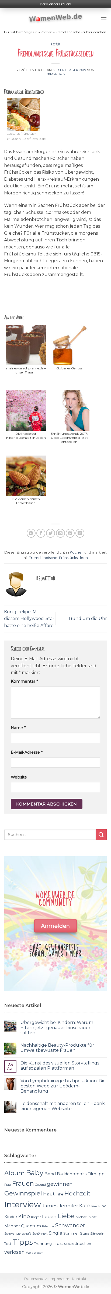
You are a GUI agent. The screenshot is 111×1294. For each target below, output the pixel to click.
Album (14, 1173)
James (50, 1205)
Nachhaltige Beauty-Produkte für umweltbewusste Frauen (57, 1048)
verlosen (14, 1252)
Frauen (23, 1183)
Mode (93, 1217)
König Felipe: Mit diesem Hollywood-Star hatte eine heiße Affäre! (29, 618)
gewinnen (60, 1184)
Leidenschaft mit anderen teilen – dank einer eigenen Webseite (62, 1106)
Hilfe (59, 1194)
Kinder (10, 1216)
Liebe (66, 1216)
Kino (24, 1216)
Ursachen (83, 1244)
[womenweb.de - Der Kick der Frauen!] (56, 17)
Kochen (46, 32)
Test (7, 1244)
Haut (49, 1194)
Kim (94, 1206)
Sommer (71, 1233)
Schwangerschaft (17, 1233)
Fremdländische (43, 558)
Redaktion (55, 74)
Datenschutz (35, 1279)
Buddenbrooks (71, 1173)
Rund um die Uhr (88, 618)
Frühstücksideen (73, 558)
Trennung (43, 1243)
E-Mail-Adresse (27, 752)
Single (55, 1233)
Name (18, 727)
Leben (49, 1216)
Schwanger (70, 1225)
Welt (29, 1253)
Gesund (40, 1185)
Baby (34, 1172)
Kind (102, 1206)
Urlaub (69, 1244)
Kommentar (24, 681)
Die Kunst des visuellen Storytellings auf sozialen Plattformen (59, 1065)
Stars (84, 1233)
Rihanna (48, 1226)
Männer (12, 1226)
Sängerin (97, 1233)
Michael (82, 1217)
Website (19, 777)
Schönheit (40, 1233)
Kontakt (79, 1279)
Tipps (22, 1242)
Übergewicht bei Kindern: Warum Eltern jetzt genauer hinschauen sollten (56, 1027)
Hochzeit (77, 1193)
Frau (7, 1185)
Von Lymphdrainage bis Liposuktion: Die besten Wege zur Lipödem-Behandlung (63, 1086)
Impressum (60, 1279)
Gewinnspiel (23, 1193)
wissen (38, 1253)
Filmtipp (96, 1173)
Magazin (30, 32)
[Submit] (101, 834)
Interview (22, 1204)
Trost (58, 1243)
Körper (36, 1217)
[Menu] (103, 17)
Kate (84, 1205)
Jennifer (68, 1205)
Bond (50, 1173)
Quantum (31, 1225)
